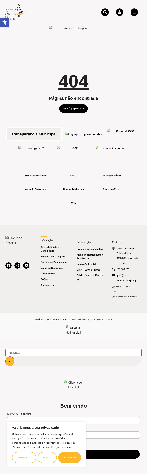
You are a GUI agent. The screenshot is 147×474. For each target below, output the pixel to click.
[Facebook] (8, 265)
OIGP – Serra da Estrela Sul (90, 277)
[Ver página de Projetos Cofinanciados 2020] (35, 151)
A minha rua (47, 285)
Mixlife (110, 319)
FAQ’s (44, 279)
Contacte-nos (48, 273)
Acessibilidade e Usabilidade (50, 249)
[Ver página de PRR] (73, 151)
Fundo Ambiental (86, 264)
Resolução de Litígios (53, 256)
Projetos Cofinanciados (90, 249)
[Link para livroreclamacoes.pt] (74, 330)
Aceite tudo (70, 457)
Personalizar (24, 457)
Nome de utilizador (19, 414)
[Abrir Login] (120, 12)
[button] (4, 22)
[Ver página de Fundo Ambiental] (112, 151)
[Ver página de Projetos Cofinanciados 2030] (123, 134)
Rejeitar (47, 457)
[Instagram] (17, 265)
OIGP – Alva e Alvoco (88, 269)
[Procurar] (9, 361)
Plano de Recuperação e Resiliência (90, 256)
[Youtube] (26, 265)
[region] (46, 444)
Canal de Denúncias (52, 268)
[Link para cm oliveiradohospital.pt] (15, 12)
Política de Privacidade (54, 262)
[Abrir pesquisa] (105, 12)
